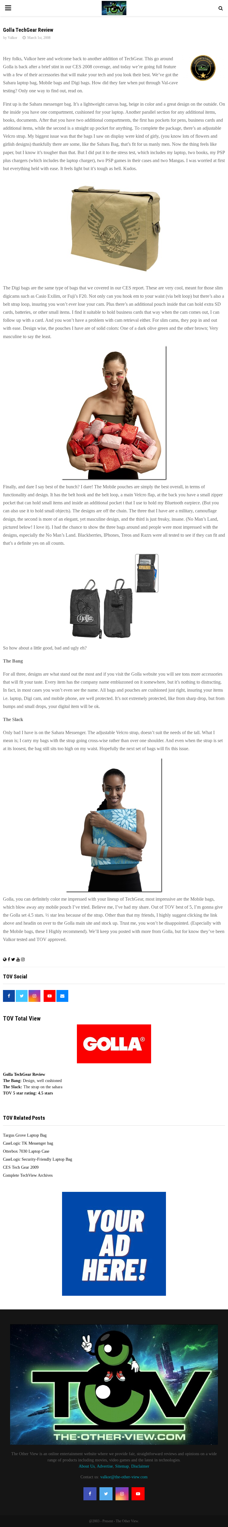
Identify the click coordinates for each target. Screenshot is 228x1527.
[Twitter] (106, 1493)
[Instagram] (122, 1493)
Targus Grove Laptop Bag (25, 1135)
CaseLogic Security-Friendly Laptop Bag (37, 1159)
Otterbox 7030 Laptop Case (26, 1151)
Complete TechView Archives (28, 1175)
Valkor (12, 38)
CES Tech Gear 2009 (21, 1167)
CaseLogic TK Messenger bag (28, 1143)
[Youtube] (138, 1493)
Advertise (105, 1466)
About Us (87, 1466)
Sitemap (122, 1466)
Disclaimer (140, 1466)
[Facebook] (89, 1493)
